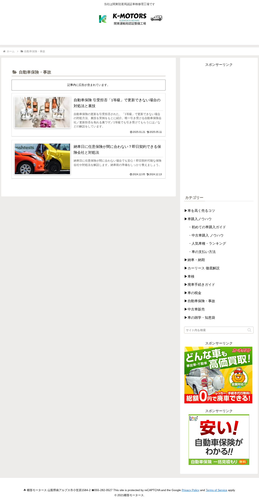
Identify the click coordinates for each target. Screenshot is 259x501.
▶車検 (189, 276)
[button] (249, 330)
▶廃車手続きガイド (199, 285)
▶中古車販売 (194, 309)
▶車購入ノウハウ (198, 219)
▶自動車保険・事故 (199, 301)
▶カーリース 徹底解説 (202, 268)
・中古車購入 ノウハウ (206, 235)
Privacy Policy (190, 490)
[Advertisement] (219, 129)
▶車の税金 (192, 293)
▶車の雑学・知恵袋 (199, 318)
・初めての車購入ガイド (207, 227)
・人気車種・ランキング (207, 243)
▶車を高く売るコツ (199, 211)
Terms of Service (216, 490)
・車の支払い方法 (202, 252)
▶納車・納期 (194, 260)
